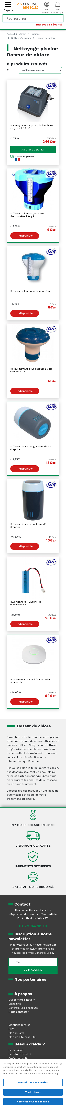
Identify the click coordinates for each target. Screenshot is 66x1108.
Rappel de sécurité (49, 24)
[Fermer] (60, 1064)
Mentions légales (19, 1024)
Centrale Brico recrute (23, 1007)
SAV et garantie (18, 1058)
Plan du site (16, 1033)
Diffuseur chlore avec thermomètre (30, 291)
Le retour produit (19, 1054)
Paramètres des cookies (33, 1082)
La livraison (15, 1050)
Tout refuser (33, 1092)
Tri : (9, 70)
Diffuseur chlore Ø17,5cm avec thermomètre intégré (27, 215)
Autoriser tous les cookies (33, 1101)
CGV (11, 1028)
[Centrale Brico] (28, 5)
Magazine (14, 1003)
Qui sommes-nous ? (21, 999)
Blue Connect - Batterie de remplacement (25, 603)
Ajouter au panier (33, 149)
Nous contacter (18, 1011)
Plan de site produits (22, 1037)
